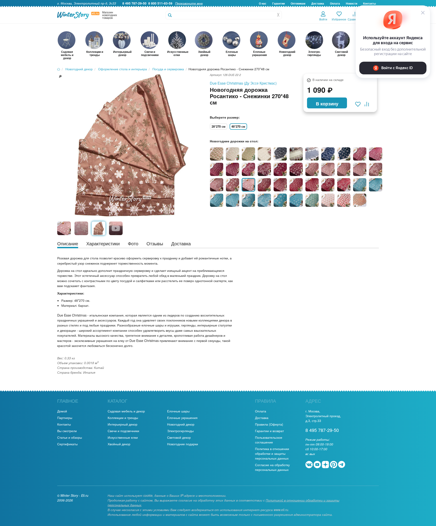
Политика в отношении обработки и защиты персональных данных (272, 453)
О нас (262, 3)
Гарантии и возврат (269, 431)
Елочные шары (178, 411)
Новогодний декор (180, 424)
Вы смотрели (67, 431)
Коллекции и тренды (123, 417)
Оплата (335, 3)
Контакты (64, 424)
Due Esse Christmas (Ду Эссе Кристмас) (243, 83)
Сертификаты (67, 444)
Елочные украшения (182, 417)
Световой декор (179, 437)
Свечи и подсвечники (123, 431)
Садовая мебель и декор (126, 411)
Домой (62, 411)
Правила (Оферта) (269, 424)
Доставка (317, 3)
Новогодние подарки (182, 444)
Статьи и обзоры (69, 437)
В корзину (327, 103)
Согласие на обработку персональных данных (272, 467)
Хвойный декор (119, 444)
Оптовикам (298, 3)
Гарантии (278, 3)
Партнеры (64, 417)
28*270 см (218, 126)
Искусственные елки (123, 437)
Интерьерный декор (122, 424)
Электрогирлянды (180, 431)
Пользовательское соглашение (268, 439)
